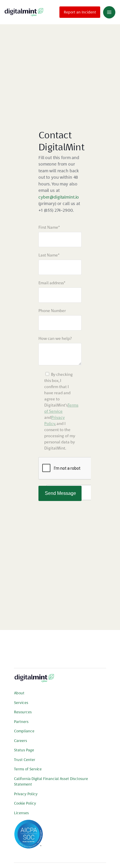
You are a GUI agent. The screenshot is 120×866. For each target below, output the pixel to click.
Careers (20, 740)
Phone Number (52, 310)
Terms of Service (28, 769)
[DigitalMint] (24, 12)
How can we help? (55, 338)
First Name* (49, 227)
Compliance (24, 731)
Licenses (21, 813)
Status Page (24, 750)
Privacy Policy (26, 794)
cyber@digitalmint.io (58, 197)
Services (21, 702)
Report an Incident (80, 12)
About (19, 693)
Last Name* (48, 255)
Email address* (51, 282)
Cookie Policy (25, 803)
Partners (21, 721)
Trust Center (24, 759)
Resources (23, 712)
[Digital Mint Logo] (34, 680)
